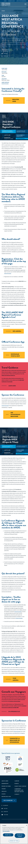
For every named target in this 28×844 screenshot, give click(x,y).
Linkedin (5, 56)
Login (5, 0)
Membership (5, 783)
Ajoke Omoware (5, 83)
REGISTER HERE (15, 100)
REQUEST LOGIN (11, 0)
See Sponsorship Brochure (15, 414)
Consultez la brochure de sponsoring (15, 740)
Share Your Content (20, 786)
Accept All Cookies (20, 835)
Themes (4, 788)
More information (6, 831)
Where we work (6, 786)
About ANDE (5, 781)
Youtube (6, 814)
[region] (14, 833)
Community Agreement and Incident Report (19, 790)
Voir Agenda (15, 679)
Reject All (8, 834)
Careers (17, 781)
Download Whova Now (15, 355)
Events (4, 794)
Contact (17, 794)
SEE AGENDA (17, 331)
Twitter (5, 53)
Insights (4, 791)
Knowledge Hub (6, 796)
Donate (17, 783)
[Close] (26, 825)
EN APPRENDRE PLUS (14, 711)
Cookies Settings (14, 840)
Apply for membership (21, 0)
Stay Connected (8, 800)
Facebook (5, 51)
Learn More (12, 386)
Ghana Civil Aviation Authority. (8, 375)
